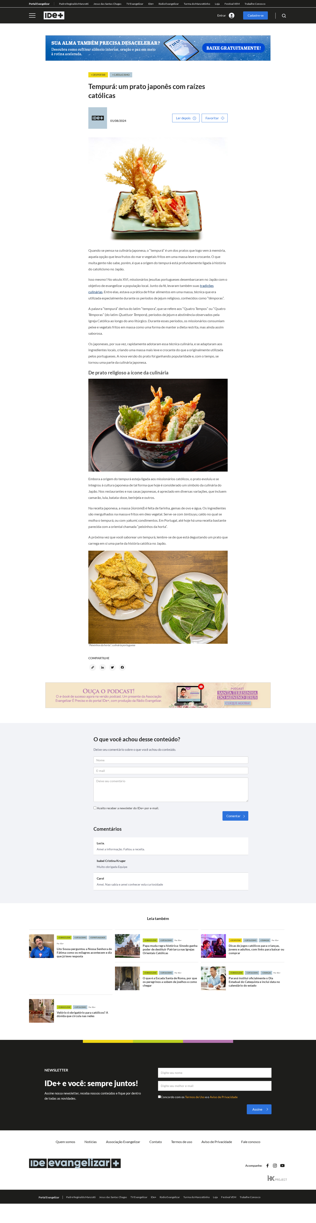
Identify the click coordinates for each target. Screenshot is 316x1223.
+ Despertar (98, 74)
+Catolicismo (80, 937)
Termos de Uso (195, 1097)
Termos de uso (181, 1142)
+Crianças (264, 940)
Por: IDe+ (60, 944)
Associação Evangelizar (123, 1142)
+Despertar (235, 940)
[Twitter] (113, 668)
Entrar (221, 15)
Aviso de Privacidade (224, 1097)
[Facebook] (123, 668)
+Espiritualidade (97, 937)
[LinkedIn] (103, 668)
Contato (155, 1142)
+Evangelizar (64, 937)
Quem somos (65, 1142)
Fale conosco (250, 1142)
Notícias (90, 1142)
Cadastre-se (256, 15)
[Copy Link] (93, 668)
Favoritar (212, 118)
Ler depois (183, 118)
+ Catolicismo (121, 74)
